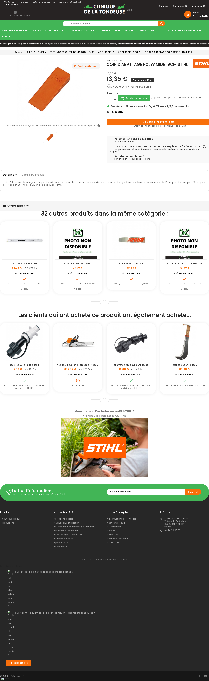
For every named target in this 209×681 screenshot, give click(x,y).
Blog (129, 9)
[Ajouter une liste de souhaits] (21, 258)
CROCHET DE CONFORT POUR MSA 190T (184, 263)
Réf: (109, 112)
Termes (123, 559)
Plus (4, 36)
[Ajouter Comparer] (28, 258)
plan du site (61, 542)
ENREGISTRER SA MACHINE (106, 416)
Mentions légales (64, 518)
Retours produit (117, 522)
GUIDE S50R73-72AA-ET (131, 263)
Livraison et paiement (66, 530)
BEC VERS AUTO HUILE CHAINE (24, 365)
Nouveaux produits (12, 518)
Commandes (116, 526)
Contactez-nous (64, 538)
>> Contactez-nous (19, 15)
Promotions (8, 522)
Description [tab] (10, 174)
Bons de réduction (118, 538)
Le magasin (61, 546)
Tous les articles (19, 662)
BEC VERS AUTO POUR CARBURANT (131, 365)
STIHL (119, 60)
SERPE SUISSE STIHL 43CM (184, 365)
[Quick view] (34, 258)
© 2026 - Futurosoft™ (12, 676)
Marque (111, 60)
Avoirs (112, 530)
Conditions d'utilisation (67, 522)
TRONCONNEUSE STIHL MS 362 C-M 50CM (77, 365)
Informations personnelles (122, 518)
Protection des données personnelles (74, 526)
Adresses (113, 534)
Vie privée (113, 559)
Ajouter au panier (134, 98)
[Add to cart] (15, 258)
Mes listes (114, 542)
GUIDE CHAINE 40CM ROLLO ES (24, 263)
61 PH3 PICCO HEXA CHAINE (77, 263)
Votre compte (117, 512)
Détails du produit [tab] (33, 174)
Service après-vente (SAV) (69, 534)
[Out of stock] (68, 359)
